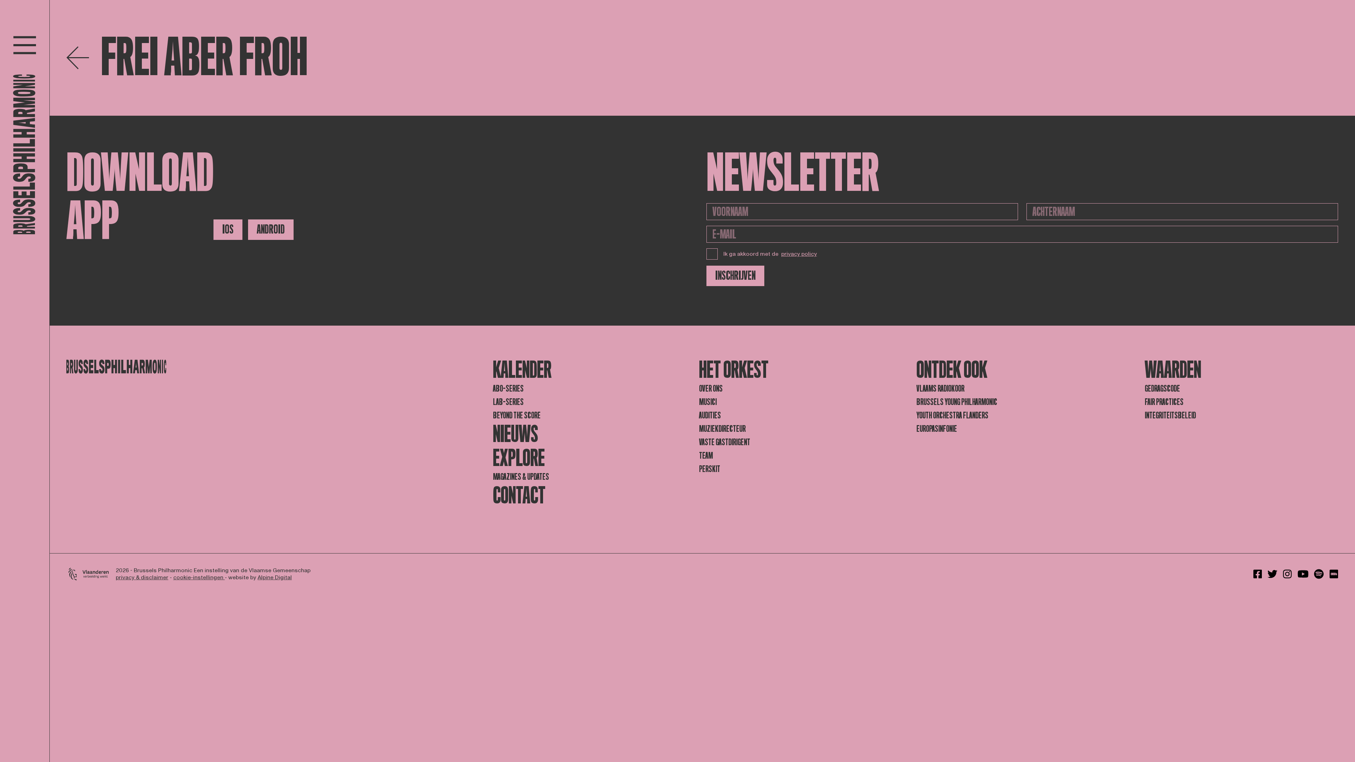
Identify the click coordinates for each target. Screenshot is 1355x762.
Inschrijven (735, 276)
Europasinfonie (936, 429)
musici (708, 402)
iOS (228, 229)
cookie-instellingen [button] (199, 577)
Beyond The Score (517, 415)
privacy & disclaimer (142, 577)
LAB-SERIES (508, 402)
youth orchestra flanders (952, 415)
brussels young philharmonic (956, 402)
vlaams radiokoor (940, 388)
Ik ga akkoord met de (770, 254)
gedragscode (1162, 388)
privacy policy (799, 254)
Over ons (711, 388)
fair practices (1164, 402)
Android (271, 229)
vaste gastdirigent (724, 442)
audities (710, 415)
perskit (709, 469)
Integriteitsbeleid (1170, 415)
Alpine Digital (275, 577)
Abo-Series (508, 388)
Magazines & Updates (521, 477)
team (706, 455)
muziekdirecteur (722, 429)
